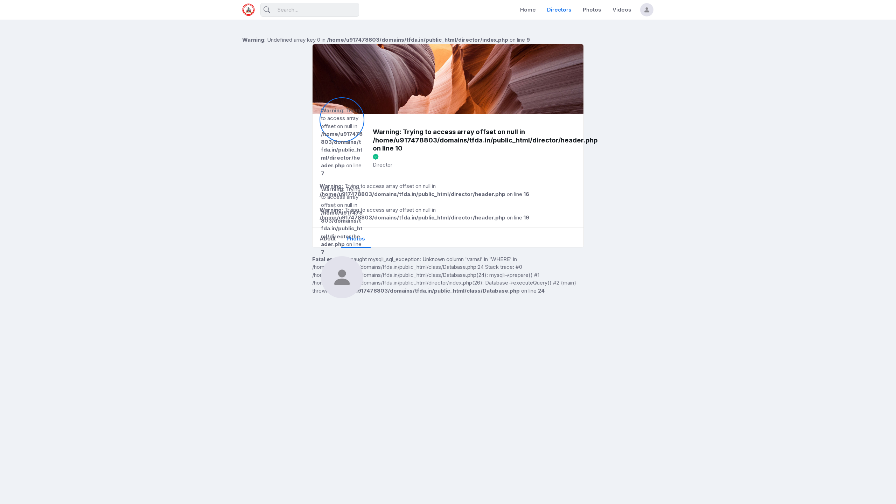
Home (528, 9)
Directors (559, 9)
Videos (621, 9)
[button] (647, 10)
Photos (592, 9)
